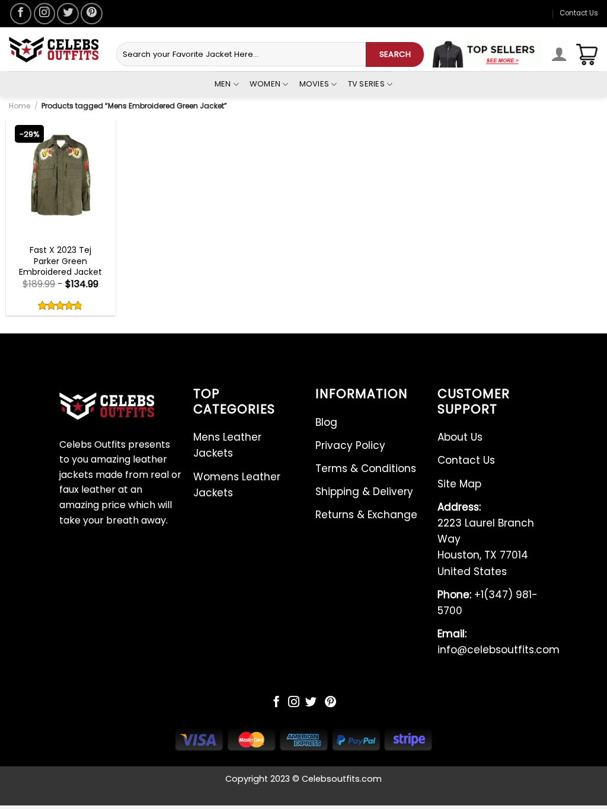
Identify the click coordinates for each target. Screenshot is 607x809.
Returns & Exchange (366, 515)
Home (19, 106)
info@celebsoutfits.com (498, 642)
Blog (326, 422)
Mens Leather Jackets (227, 445)
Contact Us (579, 13)
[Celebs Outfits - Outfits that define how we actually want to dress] (53, 49)
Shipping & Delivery (364, 491)
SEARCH (395, 54)
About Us (460, 437)
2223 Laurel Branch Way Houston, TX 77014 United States (485, 539)
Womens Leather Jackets (236, 485)
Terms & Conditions (365, 468)
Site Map (459, 484)
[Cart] (587, 54)
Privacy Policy (350, 445)
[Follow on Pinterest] (91, 13)
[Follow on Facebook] (20, 13)
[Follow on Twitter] (67, 13)
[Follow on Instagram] (44, 13)
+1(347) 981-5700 (487, 603)
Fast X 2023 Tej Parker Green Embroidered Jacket (60, 261)
